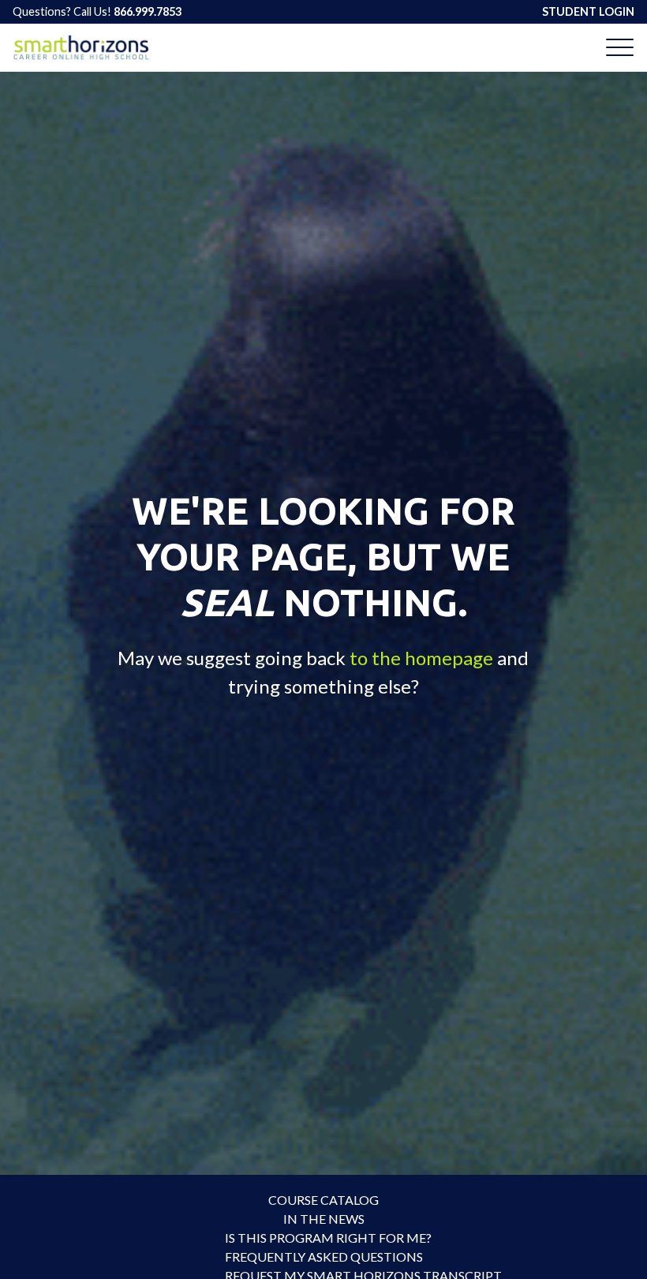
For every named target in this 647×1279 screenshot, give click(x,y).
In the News (324, 1218)
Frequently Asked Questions (323, 1256)
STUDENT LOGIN (588, 11)
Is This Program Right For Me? (323, 1237)
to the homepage (421, 657)
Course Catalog (323, 1199)
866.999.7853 (147, 11)
